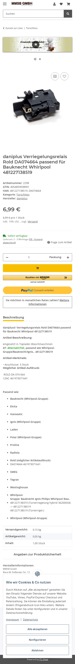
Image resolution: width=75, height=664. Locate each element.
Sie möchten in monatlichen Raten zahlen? (37, 302)
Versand (33, 221)
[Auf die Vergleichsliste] (55, 76)
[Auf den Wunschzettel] (64, 76)
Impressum (12, 619)
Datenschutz (30, 619)
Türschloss (22, 194)
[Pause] (35, 44)
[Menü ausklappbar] (5, 2)
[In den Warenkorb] (6, 67)
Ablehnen (37, 650)
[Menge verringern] (7, 257)
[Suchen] (68, 14)
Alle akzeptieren (37, 629)
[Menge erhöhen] (68, 257)
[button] (54, 4)
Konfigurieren (37, 639)
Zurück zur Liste (14, 28)
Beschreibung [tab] (13, 317)
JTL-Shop (43, 659)
